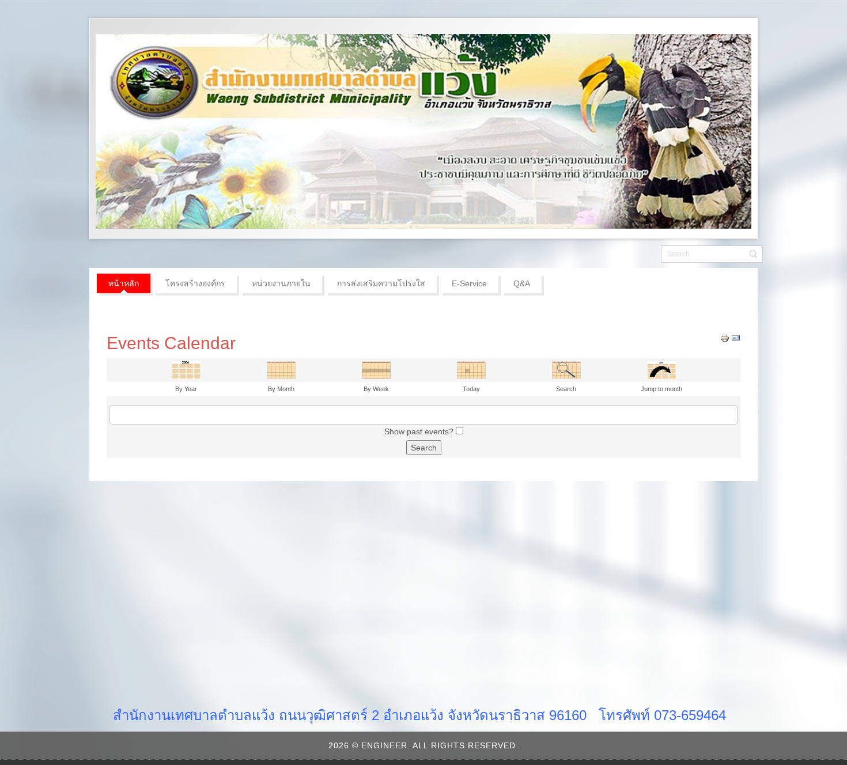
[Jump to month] (661, 369)
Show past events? (418, 431)
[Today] (471, 369)
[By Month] (281, 369)
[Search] (566, 369)
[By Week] (376, 369)
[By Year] (186, 369)
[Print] (724, 337)
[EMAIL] (735, 337)
